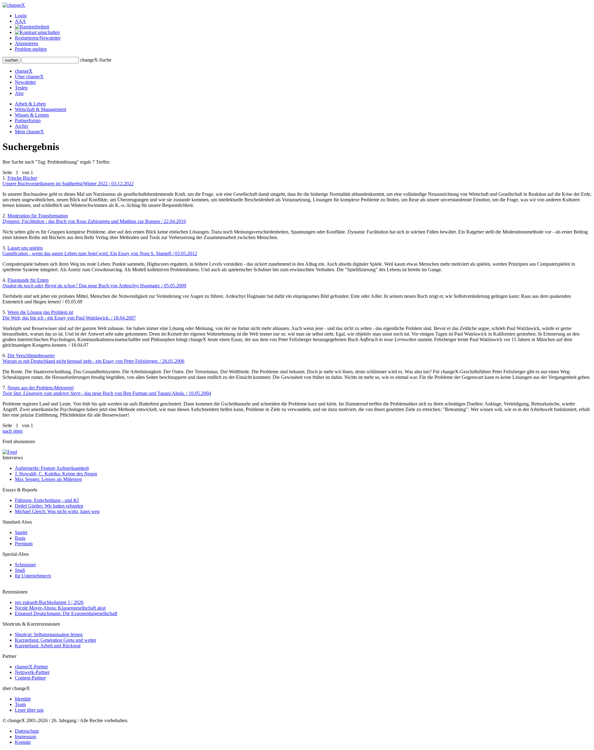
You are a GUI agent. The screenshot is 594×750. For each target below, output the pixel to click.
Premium (23, 543)
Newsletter (25, 82)
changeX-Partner (31, 666)
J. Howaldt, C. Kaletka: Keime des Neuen (56, 473)
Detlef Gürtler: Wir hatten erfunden (49, 505)
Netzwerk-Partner (32, 672)
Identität (23, 698)
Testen (21, 87)
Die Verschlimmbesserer (93, 358)
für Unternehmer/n (33, 575)
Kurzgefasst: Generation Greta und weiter (55, 640)
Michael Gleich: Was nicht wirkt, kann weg (57, 511)
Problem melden (31, 49)
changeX (23, 71)
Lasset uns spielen (99, 250)
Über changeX (29, 76)
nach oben (12, 431)
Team (20, 704)
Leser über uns (29, 710)
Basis (20, 538)
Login (21, 15)
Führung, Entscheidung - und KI (47, 500)
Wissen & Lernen (32, 115)
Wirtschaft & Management (40, 109)
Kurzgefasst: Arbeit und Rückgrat (47, 645)
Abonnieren (26, 43)
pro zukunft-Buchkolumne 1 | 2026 (49, 602)
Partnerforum (28, 120)
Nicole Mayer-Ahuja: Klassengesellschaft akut (60, 608)
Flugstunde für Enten (94, 282)
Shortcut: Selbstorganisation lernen (49, 634)
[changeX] (13, 5)
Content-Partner (30, 677)
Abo (19, 93)
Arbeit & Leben (30, 103)
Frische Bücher (68, 180)
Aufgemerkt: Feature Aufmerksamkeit (52, 468)
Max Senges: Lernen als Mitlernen (48, 479)
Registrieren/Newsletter (38, 38)
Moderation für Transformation (94, 218)
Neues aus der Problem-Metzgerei (106, 390)
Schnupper (25, 564)
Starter (21, 532)
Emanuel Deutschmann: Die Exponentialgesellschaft (66, 613)
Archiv (21, 126)
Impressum (25, 736)
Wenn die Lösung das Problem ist (69, 315)
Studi (20, 570)
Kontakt (23, 742)
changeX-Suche (95, 59)
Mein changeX (29, 131)
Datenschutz (27, 731)
